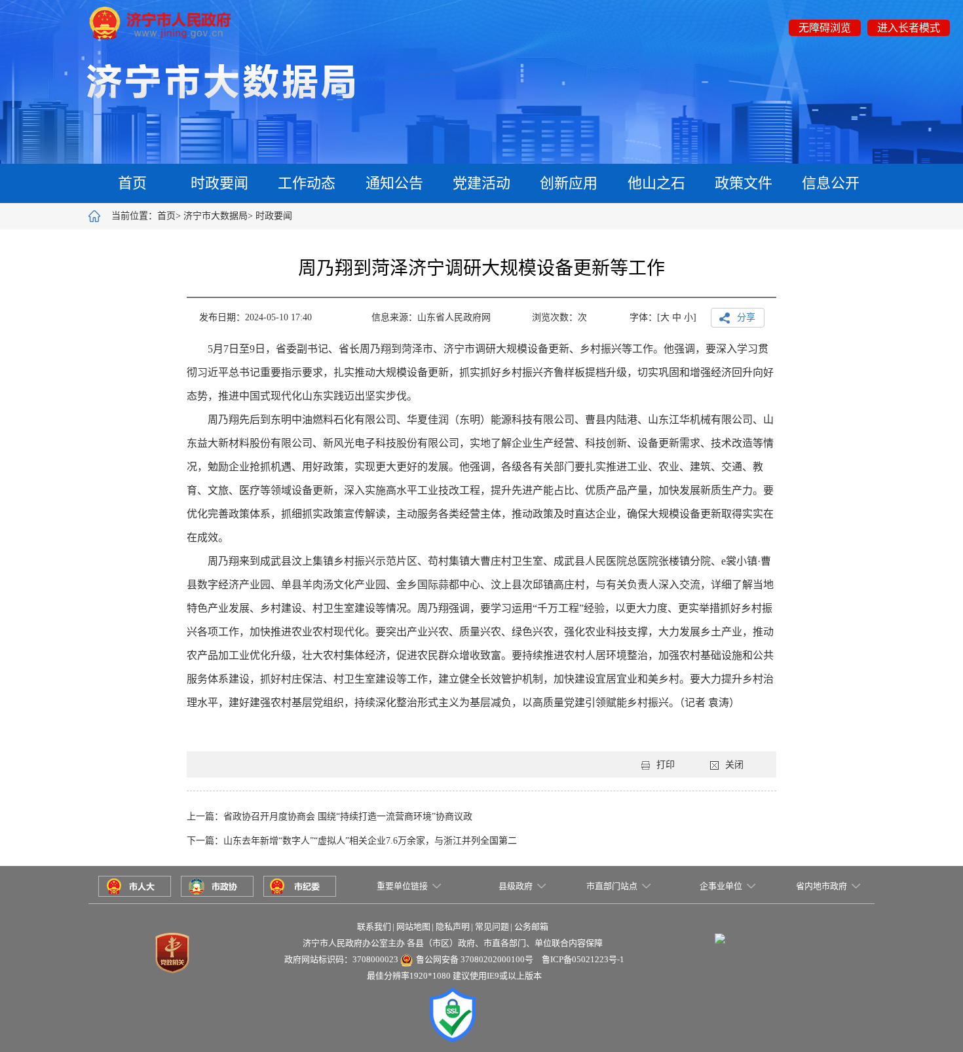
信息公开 (830, 183)
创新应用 (568, 183)
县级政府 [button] (516, 886)
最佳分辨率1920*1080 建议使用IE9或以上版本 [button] (454, 976)
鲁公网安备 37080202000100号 (474, 959)
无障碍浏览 (825, 27)
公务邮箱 (531, 926)
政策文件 (743, 183)
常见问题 (492, 926)
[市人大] (134, 884)
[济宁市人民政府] (160, 22)
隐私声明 (453, 926)
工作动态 (306, 183)
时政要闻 (219, 183)
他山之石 (656, 183)
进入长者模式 (908, 27)
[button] (720, 926)
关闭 (734, 765)
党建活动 (481, 183)
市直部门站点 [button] (611, 886)
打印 (665, 765)
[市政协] (217, 884)
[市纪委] (299, 884)
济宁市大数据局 (215, 216)
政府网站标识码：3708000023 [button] (341, 959)
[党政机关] (172, 951)
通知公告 (394, 183)
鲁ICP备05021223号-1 (583, 959)
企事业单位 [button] (721, 886)
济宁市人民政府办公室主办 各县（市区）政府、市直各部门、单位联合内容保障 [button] (453, 943)
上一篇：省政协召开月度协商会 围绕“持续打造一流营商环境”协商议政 (329, 816)
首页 (132, 183)
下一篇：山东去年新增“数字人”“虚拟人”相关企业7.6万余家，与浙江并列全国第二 (352, 841)
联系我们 (374, 926)
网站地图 (413, 926)
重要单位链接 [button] (402, 886)
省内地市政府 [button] (821, 886)
